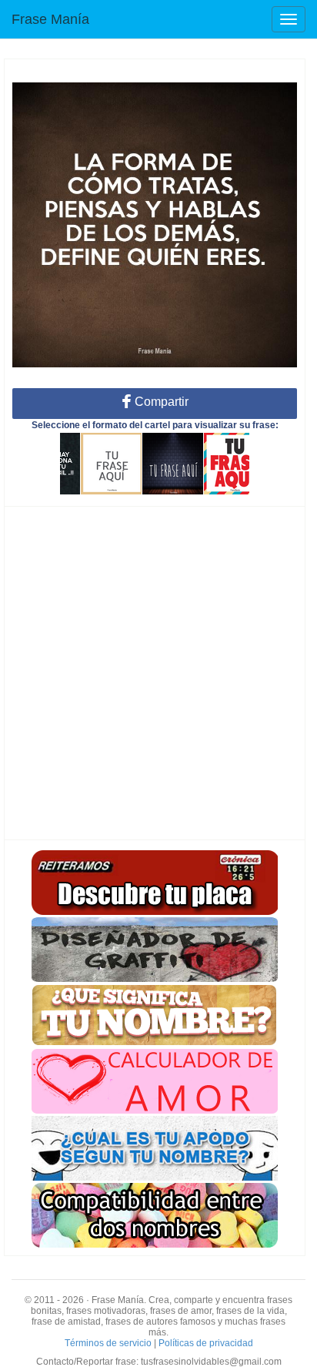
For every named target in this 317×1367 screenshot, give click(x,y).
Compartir (160, 401)
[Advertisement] (158, 673)
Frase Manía (50, 19)
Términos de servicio (108, 1343)
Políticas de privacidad (205, 1343)
